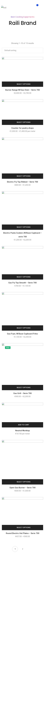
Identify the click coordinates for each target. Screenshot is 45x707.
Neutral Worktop (22, 430)
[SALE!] (22, 366)
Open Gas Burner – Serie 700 (23, 488)
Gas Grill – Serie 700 (22, 393)
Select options (23, 84)
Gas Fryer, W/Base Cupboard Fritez (22, 334)
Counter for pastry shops (22, 128)
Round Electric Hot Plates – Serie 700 (22, 533)
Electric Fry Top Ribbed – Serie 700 (22, 182)
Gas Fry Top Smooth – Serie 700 (22, 283)
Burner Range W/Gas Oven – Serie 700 (22, 90)
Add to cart (23, 425)
